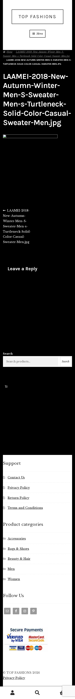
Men (11, 569)
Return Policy (18, 498)
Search (8, 353)
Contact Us (16, 477)
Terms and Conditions (25, 508)
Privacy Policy (19, 487)
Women (14, 579)
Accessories (17, 538)
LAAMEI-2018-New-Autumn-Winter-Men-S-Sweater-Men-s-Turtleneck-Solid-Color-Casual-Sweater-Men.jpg (17, 226)
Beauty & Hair (19, 559)
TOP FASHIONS (37, 16)
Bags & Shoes (18, 549)
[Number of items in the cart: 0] (6, 386)
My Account (12, 693)
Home (9, 52)
